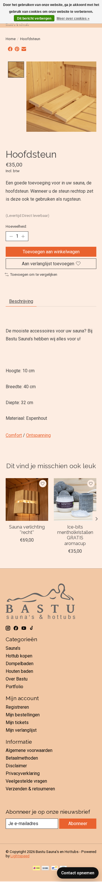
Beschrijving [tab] (21, 301)
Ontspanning (38, 435)
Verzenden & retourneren (30, 788)
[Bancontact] (54, 868)
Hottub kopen (19, 656)
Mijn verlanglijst (21, 730)
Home (11, 39)
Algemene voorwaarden (29, 750)
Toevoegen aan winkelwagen (51, 251)
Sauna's (13, 648)
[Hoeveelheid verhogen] (23, 236)
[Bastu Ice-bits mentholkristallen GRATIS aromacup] (75, 499)
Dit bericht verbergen (34, 18)
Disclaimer (16, 765)
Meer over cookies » (73, 18)
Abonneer (77, 823)
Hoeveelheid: (16, 226)
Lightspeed (19, 856)
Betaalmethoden (22, 758)
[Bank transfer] (45, 868)
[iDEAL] (36, 868)
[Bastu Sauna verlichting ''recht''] (27, 499)
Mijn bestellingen (23, 714)
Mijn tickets (17, 722)
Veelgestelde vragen (26, 781)
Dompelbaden (19, 663)
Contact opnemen (77, 873)
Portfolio (14, 686)
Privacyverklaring (23, 773)
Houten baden (19, 671)
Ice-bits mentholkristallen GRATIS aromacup (75, 535)
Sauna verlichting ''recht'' (27, 529)
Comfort (14, 435)
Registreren (17, 707)
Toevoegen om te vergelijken (33, 274)
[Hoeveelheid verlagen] (11, 236)
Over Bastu (16, 679)
